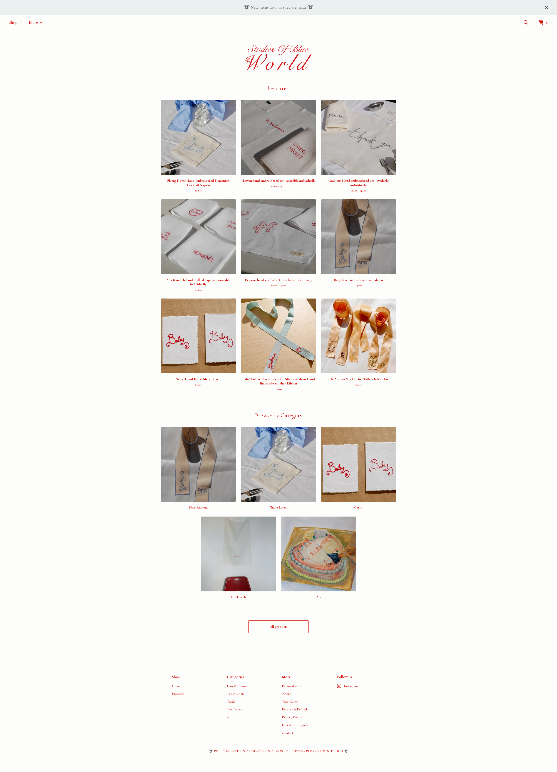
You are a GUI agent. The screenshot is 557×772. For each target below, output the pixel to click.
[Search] (526, 22)
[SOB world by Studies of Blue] (278, 57)
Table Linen (235, 693)
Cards (231, 701)
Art (229, 717)
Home (176, 686)
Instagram (351, 686)
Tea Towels (235, 709)
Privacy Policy (292, 717)
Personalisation (292, 686)
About (286, 693)
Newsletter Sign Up (296, 725)
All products (278, 626)
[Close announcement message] (546, 7)
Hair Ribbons (236, 686)
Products (178, 693)
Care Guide (290, 701)
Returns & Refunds (295, 709)
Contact (287, 733)
